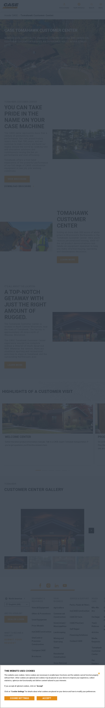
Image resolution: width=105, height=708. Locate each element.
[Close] (99, 673)
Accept (47, 698)
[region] (52, 686)
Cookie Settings (19, 698)
